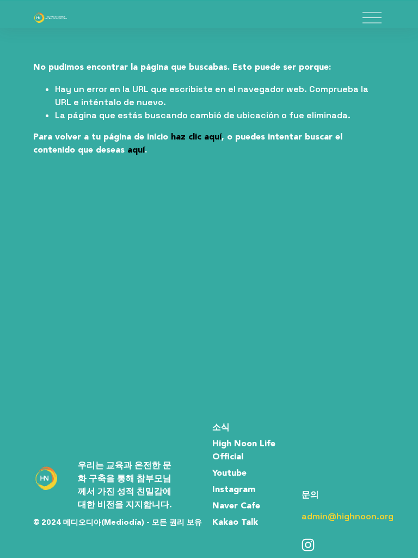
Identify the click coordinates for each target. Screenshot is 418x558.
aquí (136, 150)
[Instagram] (308, 544)
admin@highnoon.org (348, 516)
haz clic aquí (196, 137)
